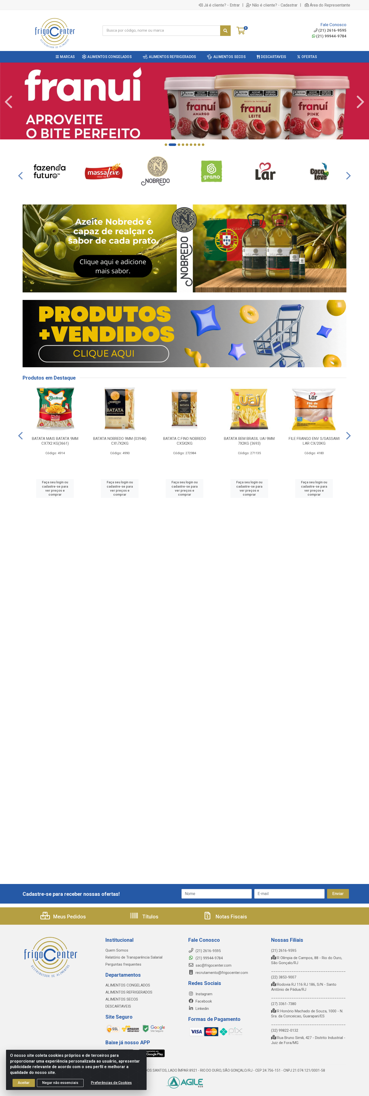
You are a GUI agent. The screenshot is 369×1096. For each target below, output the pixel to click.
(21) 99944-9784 (331, 36)
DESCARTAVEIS (118, 1006)
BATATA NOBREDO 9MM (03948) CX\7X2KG (119, 441)
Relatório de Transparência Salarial (133, 957)
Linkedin (202, 1008)
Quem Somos (116, 950)
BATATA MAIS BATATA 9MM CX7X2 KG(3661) (55, 441)
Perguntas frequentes (123, 964)
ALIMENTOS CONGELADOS (127, 985)
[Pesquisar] (225, 30)
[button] (166, 144)
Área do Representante (330, 5)
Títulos (149, 917)
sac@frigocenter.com (213, 965)
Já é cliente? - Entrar (222, 5)
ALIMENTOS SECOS (121, 999)
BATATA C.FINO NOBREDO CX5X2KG (184, 441)
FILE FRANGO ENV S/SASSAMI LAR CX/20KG (314, 441)
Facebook (203, 1001)
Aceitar (24, 1083)
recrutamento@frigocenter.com (222, 972)
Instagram (203, 994)
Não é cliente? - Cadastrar (274, 5)
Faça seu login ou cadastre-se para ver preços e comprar (55, 488)
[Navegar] (8, 102)
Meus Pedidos (69, 917)
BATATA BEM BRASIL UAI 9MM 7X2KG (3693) (249, 441)
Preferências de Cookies (111, 1083)
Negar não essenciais (60, 1083)
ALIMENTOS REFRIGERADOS (128, 992)
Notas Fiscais (230, 917)
